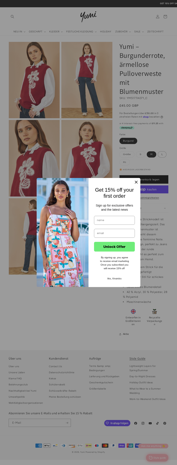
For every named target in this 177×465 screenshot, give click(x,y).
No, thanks (114, 278)
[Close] (136, 182)
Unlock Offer (114, 246)
